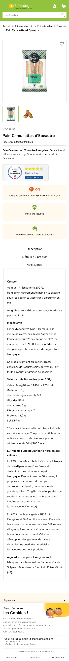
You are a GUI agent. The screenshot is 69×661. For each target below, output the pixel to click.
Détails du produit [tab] (34, 257)
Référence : (9, 142)
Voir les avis (34, 177)
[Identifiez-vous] (55, 6)
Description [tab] (34, 249)
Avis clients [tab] (34, 265)
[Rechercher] (63, 15)
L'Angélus (9, 129)
